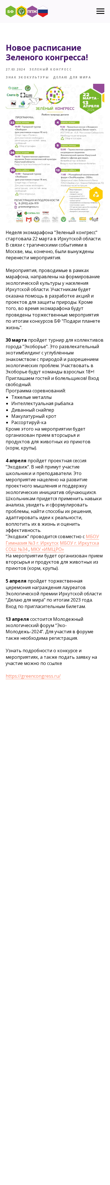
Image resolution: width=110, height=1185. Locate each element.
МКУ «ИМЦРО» (47, 549)
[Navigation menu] (100, 11)
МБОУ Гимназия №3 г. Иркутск (52, 539)
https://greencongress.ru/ (33, 676)
